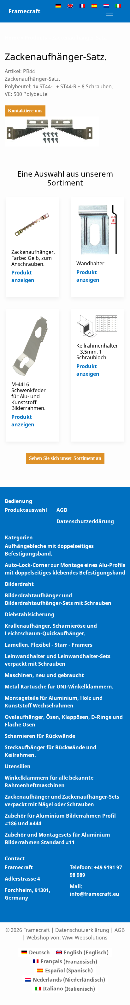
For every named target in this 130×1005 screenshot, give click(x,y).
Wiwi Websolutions (85, 937)
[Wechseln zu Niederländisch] (106, 5)
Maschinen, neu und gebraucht (44, 675)
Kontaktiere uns (25, 110)
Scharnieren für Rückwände (40, 735)
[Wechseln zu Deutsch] (58, 5)
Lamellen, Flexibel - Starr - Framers (48, 644)
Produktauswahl (26, 509)
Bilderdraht (19, 584)
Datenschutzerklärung (85, 521)
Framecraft (24, 11)
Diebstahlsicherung (29, 614)
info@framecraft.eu (94, 893)
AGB (61, 509)
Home (12, 37)
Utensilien (18, 766)
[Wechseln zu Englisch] (70, 5)
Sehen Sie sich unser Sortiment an (65, 458)
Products (36, 37)
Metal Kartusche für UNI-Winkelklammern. (59, 686)
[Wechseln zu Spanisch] (94, 5)
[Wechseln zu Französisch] (82, 5)
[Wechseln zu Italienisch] (118, 5)
